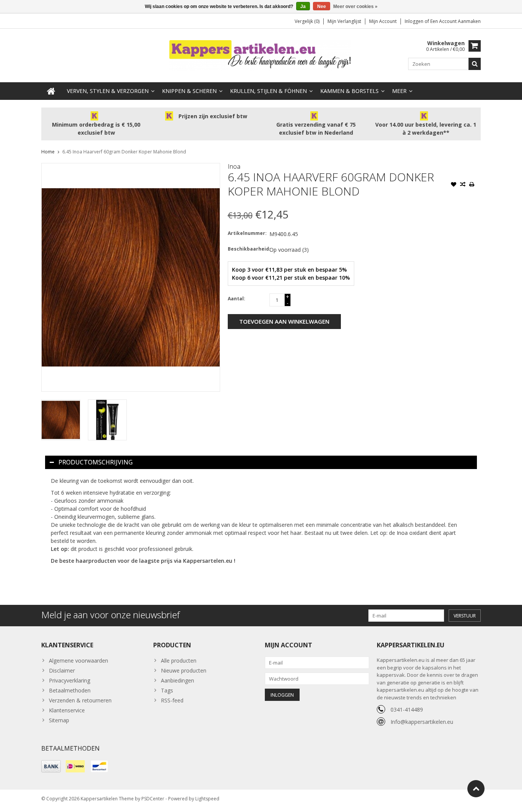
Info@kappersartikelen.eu (422, 721)
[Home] (51, 91)
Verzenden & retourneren (80, 700)
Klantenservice (67, 710)
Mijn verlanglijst (344, 21)
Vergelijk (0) (307, 21)
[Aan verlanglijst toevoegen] (453, 185)
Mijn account (383, 21)
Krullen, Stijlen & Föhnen (268, 90)
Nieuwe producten (183, 670)
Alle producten (178, 660)
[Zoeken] (475, 64)
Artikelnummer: (247, 233)
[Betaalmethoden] (51, 766)
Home (48, 151)
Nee (321, 6)
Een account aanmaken (455, 21)
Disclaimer (62, 670)
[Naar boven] (476, 788)
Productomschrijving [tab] (95, 462)
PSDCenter (152, 798)
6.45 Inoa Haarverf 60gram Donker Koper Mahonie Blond (124, 151)
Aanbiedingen (177, 680)
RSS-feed (172, 700)
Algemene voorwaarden (78, 660)
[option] (60, 419)
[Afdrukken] (472, 185)
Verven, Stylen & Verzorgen (108, 90)
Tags (167, 690)
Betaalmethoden (70, 690)
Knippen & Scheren (189, 90)
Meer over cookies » (355, 6)
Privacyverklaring (69, 680)
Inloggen (415, 21)
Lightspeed (207, 798)
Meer (399, 90)
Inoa (234, 166)
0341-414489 (407, 709)
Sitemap (59, 720)
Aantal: (236, 298)
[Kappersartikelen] (261, 55)
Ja (303, 6)
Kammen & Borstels (349, 90)
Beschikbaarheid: (247, 249)
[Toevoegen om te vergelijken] (462, 185)
